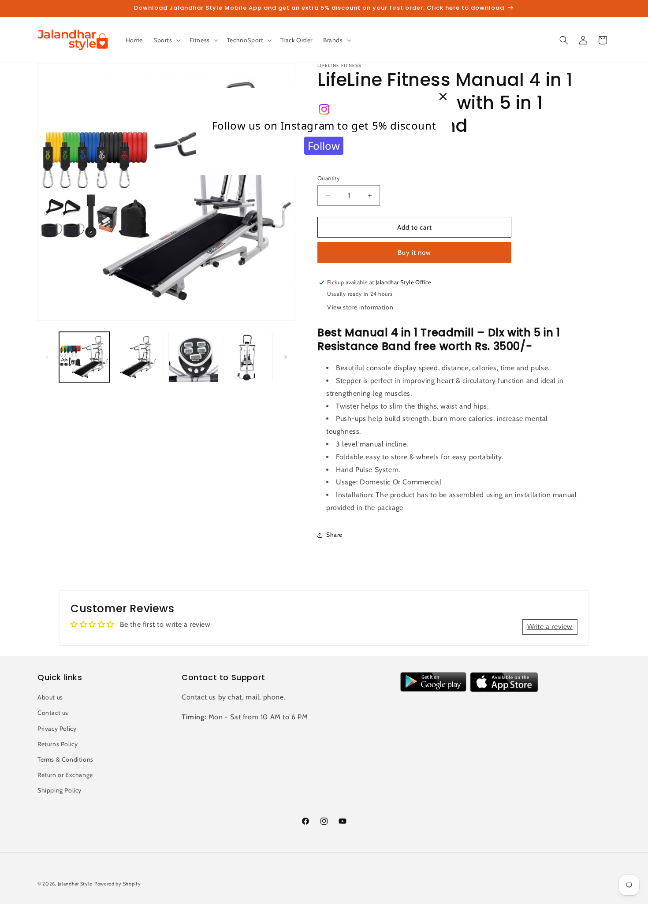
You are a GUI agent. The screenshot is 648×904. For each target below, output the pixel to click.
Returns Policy (57, 744)
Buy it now (414, 253)
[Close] (443, 97)
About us (50, 697)
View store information (360, 307)
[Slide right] (285, 357)
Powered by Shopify (117, 884)
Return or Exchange (65, 775)
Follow (324, 145)
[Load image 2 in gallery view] (139, 357)
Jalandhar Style (75, 884)
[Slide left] (47, 357)
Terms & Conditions (65, 759)
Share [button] (334, 535)
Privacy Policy (56, 729)
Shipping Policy (59, 790)
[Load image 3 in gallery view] (193, 357)
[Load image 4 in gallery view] (248, 357)
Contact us (52, 713)
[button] (166, 40)
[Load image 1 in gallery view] (84, 357)
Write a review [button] (550, 626)
